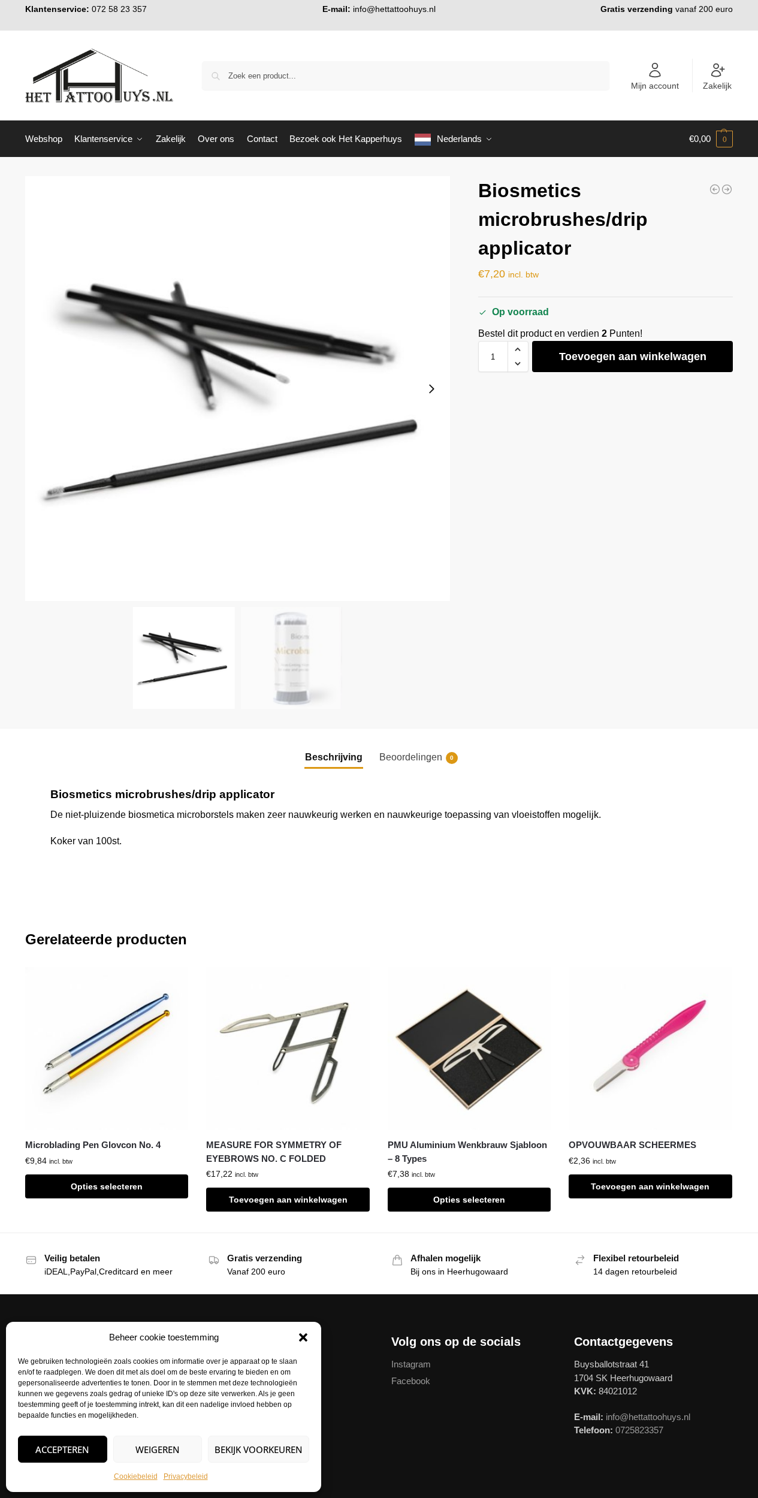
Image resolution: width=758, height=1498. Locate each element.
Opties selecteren (107, 1186)
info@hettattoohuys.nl (394, 9)
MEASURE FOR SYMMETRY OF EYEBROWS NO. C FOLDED (274, 1152)
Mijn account (655, 85)
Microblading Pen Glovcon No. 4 (93, 1145)
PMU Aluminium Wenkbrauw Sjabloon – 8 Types (467, 1152)
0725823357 (639, 1430)
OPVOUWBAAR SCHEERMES (632, 1145)
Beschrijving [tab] (334, 757)
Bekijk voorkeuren (259, 1449)
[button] (303, 1337)
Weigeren (157, 1449)
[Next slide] (431, 388)
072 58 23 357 (119, 9)
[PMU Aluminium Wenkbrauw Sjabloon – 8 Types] (469, 1048)
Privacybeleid (186, 1476)
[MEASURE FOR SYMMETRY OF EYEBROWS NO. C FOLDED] (287, 1048)
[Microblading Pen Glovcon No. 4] (106, 1048)
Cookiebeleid (136, 1476)
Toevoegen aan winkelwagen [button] (288, 1199)
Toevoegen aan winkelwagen (632, 357)
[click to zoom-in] (237, 388)
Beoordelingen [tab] (416, 757)
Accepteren (62, 1449)
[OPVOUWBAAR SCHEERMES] (650, 1048)
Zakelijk (717, 85)
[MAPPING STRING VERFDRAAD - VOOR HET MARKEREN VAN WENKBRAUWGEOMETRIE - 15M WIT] (727, 189)
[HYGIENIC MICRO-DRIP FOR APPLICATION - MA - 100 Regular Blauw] (715, 189)
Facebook (410, 1381)
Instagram (411, 1364)
